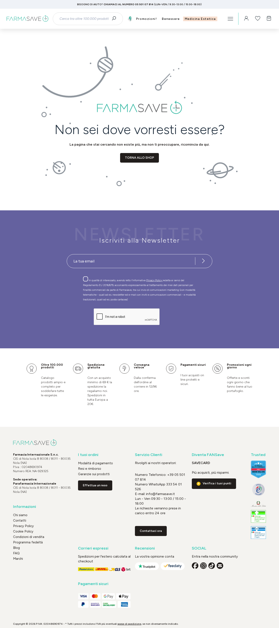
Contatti (19, 520)
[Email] (220, 565)
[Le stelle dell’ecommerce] (258, 469)
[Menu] (230, 19)
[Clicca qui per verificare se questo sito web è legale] (258, 516)
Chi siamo (20, 515)
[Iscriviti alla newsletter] (203, 261)
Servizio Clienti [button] (148, 455)
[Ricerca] (115, 19)
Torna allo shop (139, 158)
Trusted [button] (258, 455)
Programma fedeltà (28, 542)
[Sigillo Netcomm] (258, 490)
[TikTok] (211, 565)
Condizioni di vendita (28, 537)
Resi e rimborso (89, 469)
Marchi (18, 559)
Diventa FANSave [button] (208, 455)
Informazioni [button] (24, 506)
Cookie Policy (23, 531)
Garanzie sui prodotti (94, 474)
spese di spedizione (129, 623)
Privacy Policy (154, 280)
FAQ (16, 553)
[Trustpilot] (147, 566)
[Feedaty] (173, 566)
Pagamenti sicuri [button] (93, 584)
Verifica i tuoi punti (217, 483)
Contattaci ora (151, 531)
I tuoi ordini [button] (88, 455)
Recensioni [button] (145, 548)
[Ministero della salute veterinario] (258, 532)
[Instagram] (203, 565)
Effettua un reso (95, 485)
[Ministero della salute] (258, 504)
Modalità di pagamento (95, 463)
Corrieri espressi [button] (93, 548)
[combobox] (84, 19)
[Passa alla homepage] (27, 18)
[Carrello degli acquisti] (268, 18)
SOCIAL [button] (199, 548)
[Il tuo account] (246, 18)
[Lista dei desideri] (257, 18)
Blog (16, 548)
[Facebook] (195, 565)
